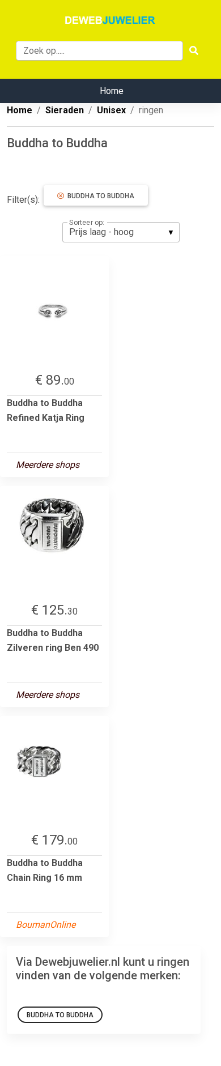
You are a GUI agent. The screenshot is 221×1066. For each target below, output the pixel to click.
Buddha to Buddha (99, 196)
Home (112, 91)
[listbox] (121, 232)
